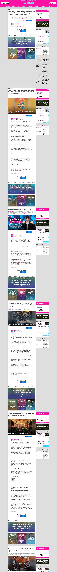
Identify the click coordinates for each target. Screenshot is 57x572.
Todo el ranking (46, 43)
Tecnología (30, 6)
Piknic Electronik (13, 511)
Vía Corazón (45, 50)
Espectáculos (7, 6)
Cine (18, 6)
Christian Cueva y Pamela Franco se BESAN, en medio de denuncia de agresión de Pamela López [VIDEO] (45, 66)
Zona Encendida (11, 211)
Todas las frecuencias (42, 218)
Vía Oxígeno (45, 54)
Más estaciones (34, 0)
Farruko (9, 308)
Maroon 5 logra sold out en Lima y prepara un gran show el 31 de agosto (46, 52)
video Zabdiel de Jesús (20, 26)
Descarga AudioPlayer (28, 0)
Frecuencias (50, 6)
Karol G (12, 173)
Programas (43, 6)
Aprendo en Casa (23, 0)
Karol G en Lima (16, 173)
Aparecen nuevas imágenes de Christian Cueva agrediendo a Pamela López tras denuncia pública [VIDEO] (45, 76)
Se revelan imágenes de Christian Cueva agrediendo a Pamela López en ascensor (45, 71)
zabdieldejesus (21, 18)
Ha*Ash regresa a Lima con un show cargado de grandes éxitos (45, 49)
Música (13, 6)
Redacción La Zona (16, 23)
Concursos (36, 6)
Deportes (23, 6)
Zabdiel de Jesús (13, 26)
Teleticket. (30, 97)
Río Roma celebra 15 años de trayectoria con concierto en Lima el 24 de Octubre (46, 128)
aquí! (24, 213)
